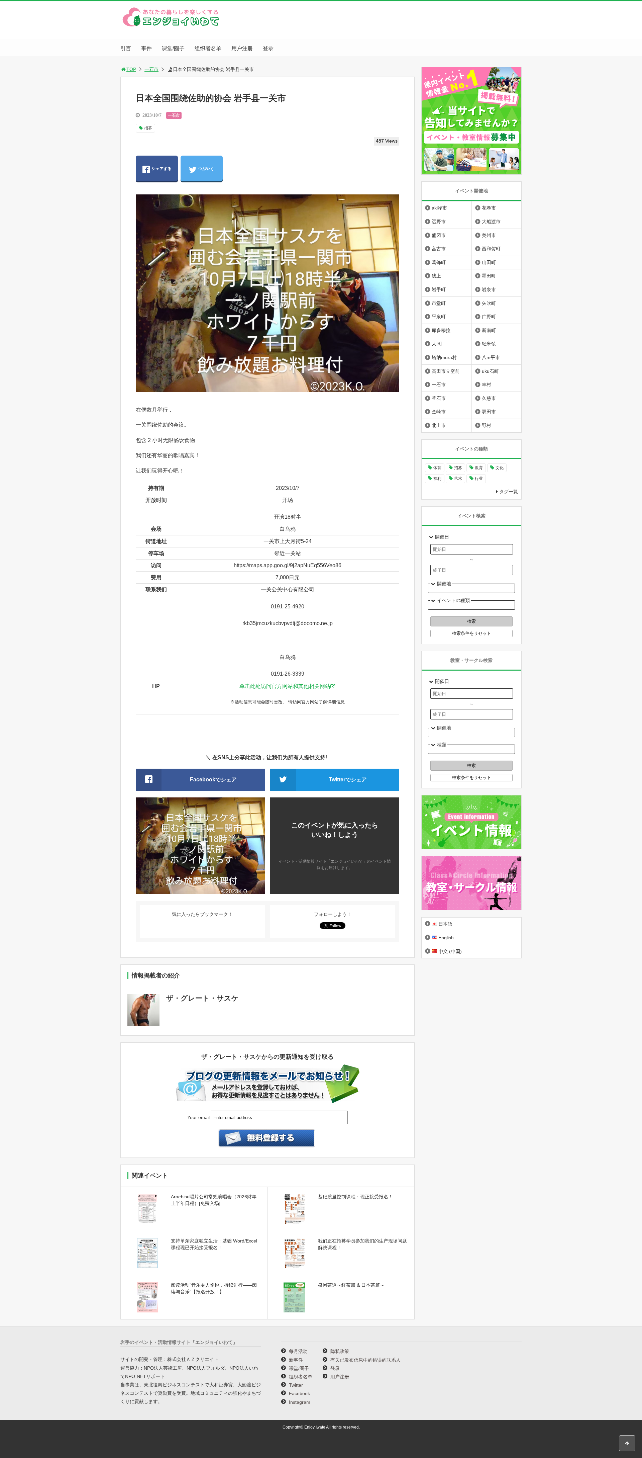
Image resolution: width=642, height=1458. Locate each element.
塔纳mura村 (444, 357)
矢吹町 (489, 303)
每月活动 (298, 1351)
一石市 (151, 69)
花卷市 (489, 207)
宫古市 (439, 248)
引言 (125, 48)
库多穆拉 (441, 330)
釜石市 (439, 398)
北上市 (439, 425)
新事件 (296, 1360)
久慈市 (489, 398)
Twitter (296, 1385)
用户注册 (242, 48)
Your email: (199, 1117)
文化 (500, 467)
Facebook (299, 1393)
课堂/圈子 (173, 48)
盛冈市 (439, 235)
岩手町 (439, 289)
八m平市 (491, 357)
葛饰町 (439, 262)
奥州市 (489, 235)
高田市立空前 (446, 371)
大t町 (437, 343)
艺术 (458, 478)
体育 (437, 467)
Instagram (299, 1402)
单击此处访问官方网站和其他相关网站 (284, 686)
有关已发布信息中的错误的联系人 (365, 1360)
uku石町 (490, 371)
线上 (436, 275)
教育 (479, 467)
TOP (131, 69)
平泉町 (439, 316)
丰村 (486, 384)
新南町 (489, 330)
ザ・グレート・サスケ (202, 998)
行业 (479, 478)
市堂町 (439, 303)
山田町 (489, 262)
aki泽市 (439, 207)
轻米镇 (489, 343)
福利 (437, 478)
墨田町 (489, 275)
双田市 (489, 411)
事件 (146, 48)
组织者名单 (208, 48)
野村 (486, 425)
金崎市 (439, 411)
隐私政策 (339, 1351)
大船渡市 (491, 221)
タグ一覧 (508, 491)
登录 (268, 48)
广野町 (489, 316)
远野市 (439, 221)
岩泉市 (489, 289)
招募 (148, 128)
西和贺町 (491, 248)
